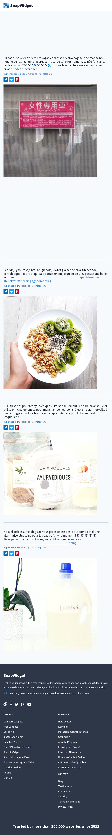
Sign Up (8, 777)
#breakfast (11, 281)
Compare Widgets (13, 721)
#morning (24, 281)
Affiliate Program (67, 742)
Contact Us (64, 791)
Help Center (64, 721)
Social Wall (9, 731)
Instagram (47, 73)
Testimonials (65, 786)
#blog (72, 543)
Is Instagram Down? (69, 747)
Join (6, 693)
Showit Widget (12, 752)
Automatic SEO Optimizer (72, 762)
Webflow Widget (13, 767)
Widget (21, 5)
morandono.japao (16, 73)
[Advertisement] (56, 35)
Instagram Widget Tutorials (73, 731)
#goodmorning (41, 281)
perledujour (12, 285)
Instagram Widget (13, 736)
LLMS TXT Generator (69, 767)
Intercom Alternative (69, 752)
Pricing (7, 772)
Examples (63, 726)
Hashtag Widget (12, 742)
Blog (60, 781)
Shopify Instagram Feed (17, 757)
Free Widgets (11, 726)
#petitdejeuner (89, 277)
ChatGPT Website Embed (17, 747)
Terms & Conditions (69, 801)
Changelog (64, 736)
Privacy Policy (65, 806)
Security (62, 796)
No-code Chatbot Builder (71, 757)
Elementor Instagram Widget (19, 762)
